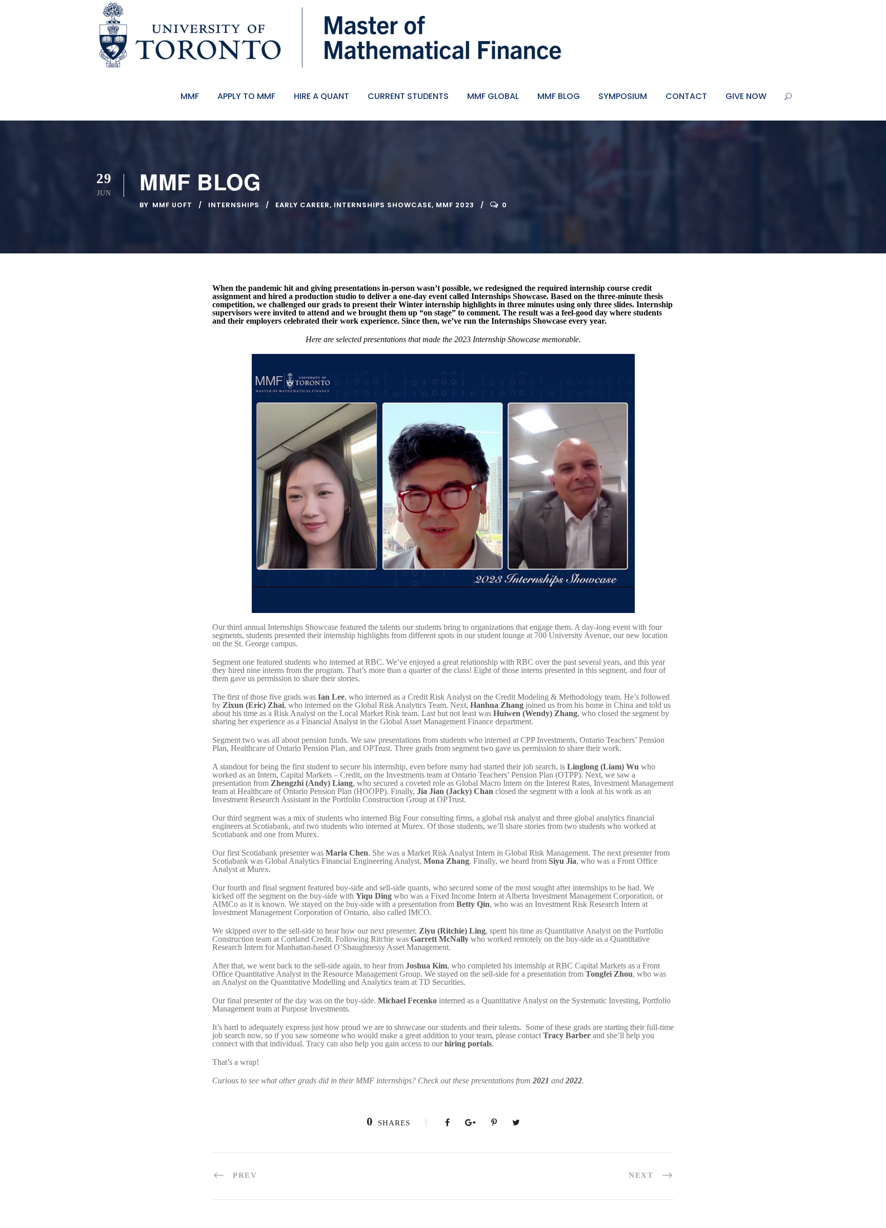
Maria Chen (347, 852)
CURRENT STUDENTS (408, 96)
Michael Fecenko (407, 1000)
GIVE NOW (746, 96)
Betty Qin (473, 904)
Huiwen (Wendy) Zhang (535, 713)
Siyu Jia (562, 861)
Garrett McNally (440, 939)
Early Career (302, 205)
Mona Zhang (446, 861)
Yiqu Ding (374, 896)
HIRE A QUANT (321, 96)
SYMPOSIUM (622, 96)
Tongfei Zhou (609, 973)
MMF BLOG (558, 96)
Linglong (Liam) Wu (603, 766)
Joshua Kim (426, 965)
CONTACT (686, 96)
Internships (233, 205)
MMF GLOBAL (493, 96)
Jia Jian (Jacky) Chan (455, 791)
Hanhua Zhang (496, 705)
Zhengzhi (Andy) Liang (312, 783)
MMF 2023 (455, 205)
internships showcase (383, 205)
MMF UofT (172, 205)
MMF (189, 96)
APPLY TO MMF (246, 96)
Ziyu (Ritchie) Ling (452, 930)
